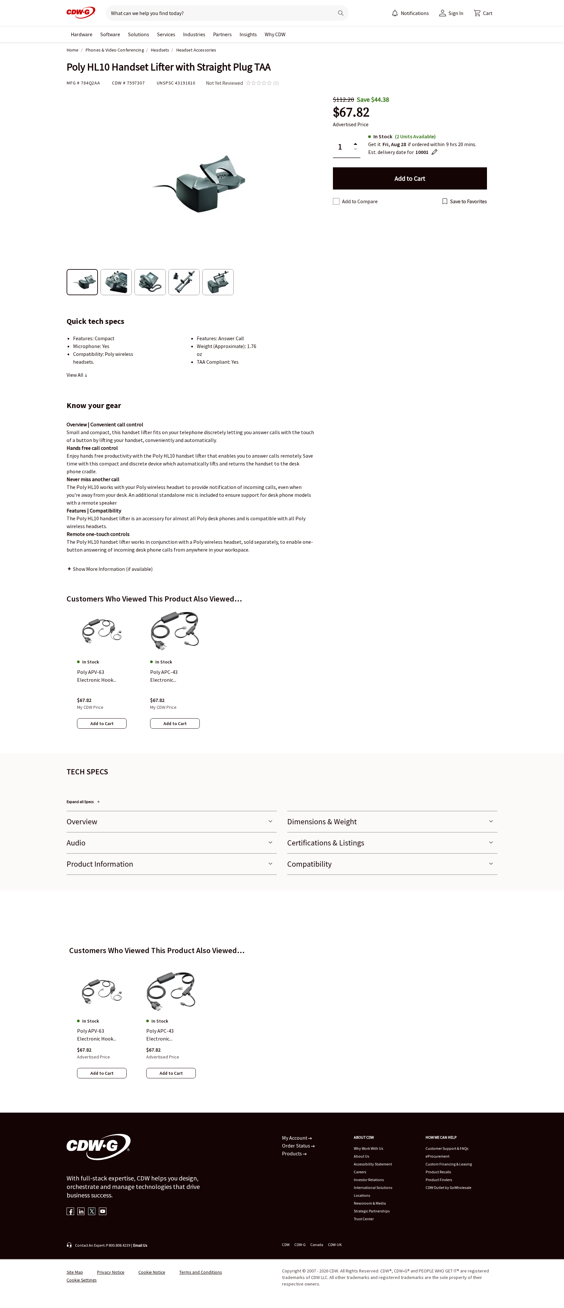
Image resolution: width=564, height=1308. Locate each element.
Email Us (140, 1245)
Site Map (75, 1272)
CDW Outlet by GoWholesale (448, 1187)
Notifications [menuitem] (415, 13)
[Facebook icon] (70, 1212)
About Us (361, 1156)
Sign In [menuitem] (455, 13)
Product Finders (439, 1179)
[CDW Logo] (81, 13)
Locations (362, 1195)
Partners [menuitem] (222, 34)
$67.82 (351, 112)
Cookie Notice (151, 1272)
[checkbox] (336, 201)
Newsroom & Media (370, 1203)
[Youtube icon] (102, 1212)
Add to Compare (360, 201)
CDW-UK (335, 1244)
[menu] (410, 13)
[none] (81, 34)
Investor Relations (369, 1179)
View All (75, 375)
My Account (295, 1137)
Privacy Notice (110, 1272)
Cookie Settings (82, 1280)
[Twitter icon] (92, 1212)
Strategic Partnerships (372, 1211)
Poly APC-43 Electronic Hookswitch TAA (164, 1035)
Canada (316, 1244)
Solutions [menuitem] (138, 34)
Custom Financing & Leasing (449, 1164)
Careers (360, 1171)
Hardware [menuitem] (81, 34)
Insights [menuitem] (248, 34)
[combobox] (217, 13)
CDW (286, 1244)
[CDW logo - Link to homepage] (81, 13)
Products (292, 1153)
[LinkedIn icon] (81, 1212)
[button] (483, 13)
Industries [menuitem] (194, 34)
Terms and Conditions (200, 1272)
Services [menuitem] (166, 34)
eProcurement (437, 1156)
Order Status (296, 1145)
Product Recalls (438, 1171)
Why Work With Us (368, 1148)
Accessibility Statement (373, 1164)
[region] (282, 675)
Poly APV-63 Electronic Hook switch (95, 1035)
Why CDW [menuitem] (275, 34)
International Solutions (373, 1187)
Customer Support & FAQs (447, 1148)
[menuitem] (395, 13)
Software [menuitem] (110, 34)
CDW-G (300, 1244)
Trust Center (364, 1218)
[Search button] (341, 13)
